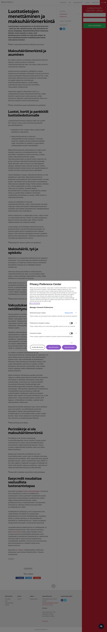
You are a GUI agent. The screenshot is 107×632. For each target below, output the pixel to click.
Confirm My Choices (37, 347)
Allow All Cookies (69, 347)
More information (35, 303)
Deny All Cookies (53, 347)
